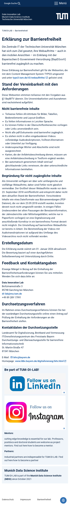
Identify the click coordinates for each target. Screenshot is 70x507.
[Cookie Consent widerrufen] (63, 500)
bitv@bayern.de (21, 357)
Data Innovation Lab (11, 14)
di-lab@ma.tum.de (12, 293)
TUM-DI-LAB (7, 31)
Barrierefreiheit (44, 499)
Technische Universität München (17, 19)
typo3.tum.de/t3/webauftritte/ (29, 77)
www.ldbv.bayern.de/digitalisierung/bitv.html (39, 361)
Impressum (25, 499)
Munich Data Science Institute (16, 17)
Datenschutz (8, 499)
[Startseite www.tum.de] (62, 16)
